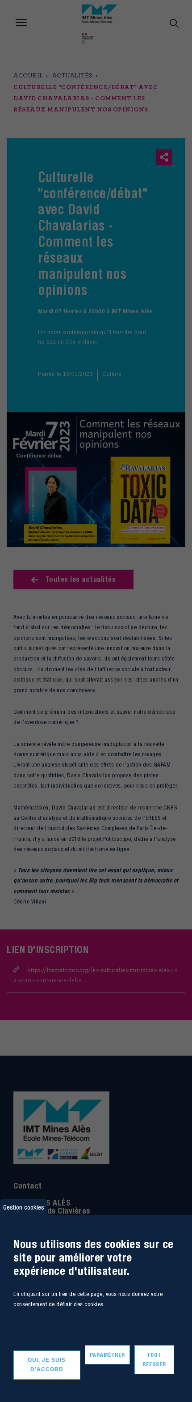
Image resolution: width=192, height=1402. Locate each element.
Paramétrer (107, 1354)
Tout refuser (154, 1359)
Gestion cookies (23, 1207)
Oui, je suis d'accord (47, 1365)
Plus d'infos (26, 1325)
